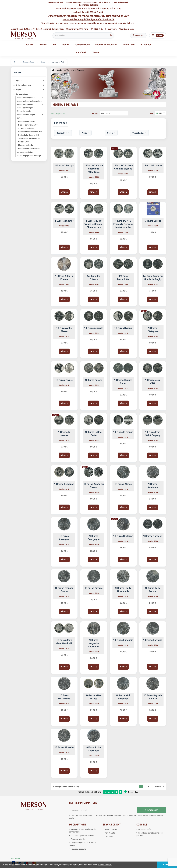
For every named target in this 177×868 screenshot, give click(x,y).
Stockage (146, 44)
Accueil (30, 44)
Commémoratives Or (26, 121)
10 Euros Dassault (152, 536)
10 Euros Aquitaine (152, 486)
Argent (18, 89)
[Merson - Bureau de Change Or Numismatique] (24, 35)
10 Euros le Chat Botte (93, 434)
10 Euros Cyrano (123, 328)
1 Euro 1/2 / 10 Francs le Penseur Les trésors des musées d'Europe (123, 224)
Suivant (159, 786)
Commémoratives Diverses (29, 148)
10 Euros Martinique (64, 697)
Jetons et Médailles (25, 152)
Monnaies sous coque (26, 114)
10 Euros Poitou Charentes (93, 749)
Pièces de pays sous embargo (29, 156)
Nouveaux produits (78, 849)
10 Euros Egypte (64, 380)
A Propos (81, 52)
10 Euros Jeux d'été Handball (64, 642)
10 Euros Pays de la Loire (153, 697)
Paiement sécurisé (78, 839)
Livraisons (108, 836)
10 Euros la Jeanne (64, 434)
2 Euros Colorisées (26, 128)
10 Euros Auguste (93, 328)
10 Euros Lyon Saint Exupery (152, 434)
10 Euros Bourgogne (93, 538)
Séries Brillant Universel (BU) (30, 132)
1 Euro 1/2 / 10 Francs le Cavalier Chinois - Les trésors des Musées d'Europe (93, 224)
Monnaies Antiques (25, 104)
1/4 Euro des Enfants (93, 278)
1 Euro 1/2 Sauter (64, 220)
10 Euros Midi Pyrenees (123, 697)
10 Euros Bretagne (123, 536)
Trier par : (94, 113)
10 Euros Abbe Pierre (64, 330)
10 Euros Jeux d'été (152, 382)
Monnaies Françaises (25, 98)
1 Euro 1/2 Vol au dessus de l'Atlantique (93, 168)
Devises (19, 81)
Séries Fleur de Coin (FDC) (29, 138)
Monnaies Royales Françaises (29, 101)
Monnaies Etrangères (25, 108)
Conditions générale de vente (82, 835)
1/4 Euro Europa (152, 220)
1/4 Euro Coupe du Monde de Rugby (153, 278)
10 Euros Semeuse (64, 484)
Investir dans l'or (144, 829)
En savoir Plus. (105, 864)
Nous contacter (110, 829)
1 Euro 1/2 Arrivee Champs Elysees (123, 167)
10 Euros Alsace (123, 484)
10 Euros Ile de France (153, 590)
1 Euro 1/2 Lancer (152, 165)
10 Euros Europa (93, 380)
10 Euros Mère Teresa (93, 697)
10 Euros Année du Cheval (94, 486)
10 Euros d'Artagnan (153, 330)
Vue (151, 113)
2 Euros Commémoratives (28, 125)
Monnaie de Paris (25, 145)
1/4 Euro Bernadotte (123, 278)
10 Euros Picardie (64, 747)
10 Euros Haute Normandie (123, 590)
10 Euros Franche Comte (64, 590)
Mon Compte (109, 833)
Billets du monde (24, 111)
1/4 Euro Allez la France (64, 278)
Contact (96, 52)
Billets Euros (23, 142)
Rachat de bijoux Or (106, 44)
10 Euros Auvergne (64, 538)
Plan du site (15, 858)
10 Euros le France (123, 432)
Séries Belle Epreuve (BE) (28, 135)
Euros (19, 118)
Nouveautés (129, 44)
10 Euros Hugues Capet (123, 382)
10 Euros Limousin (123, 640)
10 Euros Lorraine (152, 640)
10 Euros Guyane (94, 588)
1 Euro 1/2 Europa (64, 165)
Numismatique (22, 94)
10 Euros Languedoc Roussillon (94, 643)
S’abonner (152, 810)
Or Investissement (23, 85)
